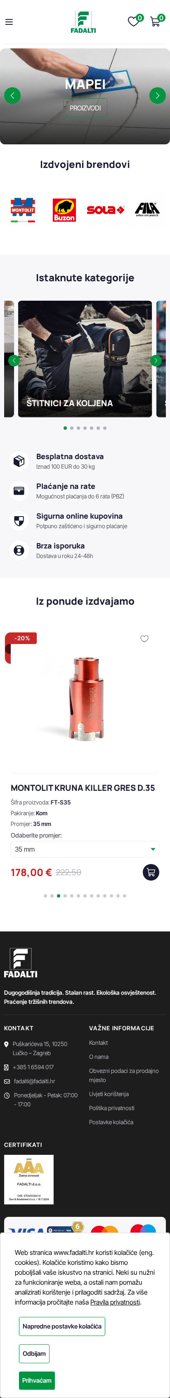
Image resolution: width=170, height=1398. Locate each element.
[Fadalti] (83, 22)
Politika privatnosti (112, 1107)
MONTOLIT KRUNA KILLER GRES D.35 (83, 787)
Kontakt (98, 1042)
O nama (99, 1056)
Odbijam (34, 1353)
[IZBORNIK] (11, 22)
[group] (85, 359)
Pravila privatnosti (115, 1302)
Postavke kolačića (111, 1121)
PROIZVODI (85, 107)
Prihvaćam (37, 1380)
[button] (12, 95)
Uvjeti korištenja (109, 1093)
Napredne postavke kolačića (62, 1326)
